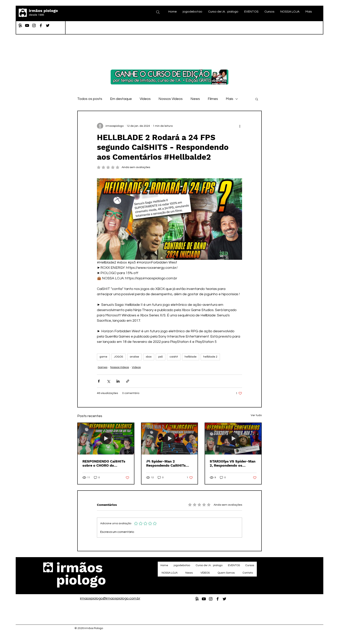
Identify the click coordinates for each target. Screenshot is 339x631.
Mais (229, 99)
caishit (174, 356)
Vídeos (145, 99)
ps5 (160, 356)
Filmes (213, 99)
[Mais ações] (239, 126)
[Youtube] (27, 25)
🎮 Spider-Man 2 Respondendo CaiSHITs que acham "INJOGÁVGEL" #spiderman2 (168, 463)
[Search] (158, 12)
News (195, 99)
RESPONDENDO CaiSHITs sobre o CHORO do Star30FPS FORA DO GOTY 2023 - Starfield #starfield (105, 463)
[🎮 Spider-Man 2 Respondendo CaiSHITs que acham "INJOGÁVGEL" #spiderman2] (169, 438)
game (103, 356)
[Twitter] (47, 25)
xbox (149, 356)
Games (102, 367)
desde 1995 (36, 15)
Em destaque (121, 99)
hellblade (191, 356)
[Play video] (169, 219)
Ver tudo (256, 415)
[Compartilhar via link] (127, 381)
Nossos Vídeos (171, 99)
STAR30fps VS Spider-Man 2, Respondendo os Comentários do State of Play (232, 463)
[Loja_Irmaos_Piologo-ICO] (20, 25)
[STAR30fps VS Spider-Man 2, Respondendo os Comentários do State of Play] (233, 438)
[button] (257, 98)
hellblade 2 (210, 356)
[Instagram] (34, 25)
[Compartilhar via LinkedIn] (118, 381)
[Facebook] (40, 25)
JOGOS (118, 356)
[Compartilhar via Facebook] (99, 381)
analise (134, 356)
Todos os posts (89, 99)
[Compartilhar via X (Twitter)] (108, 381)
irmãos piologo (43, 10)
